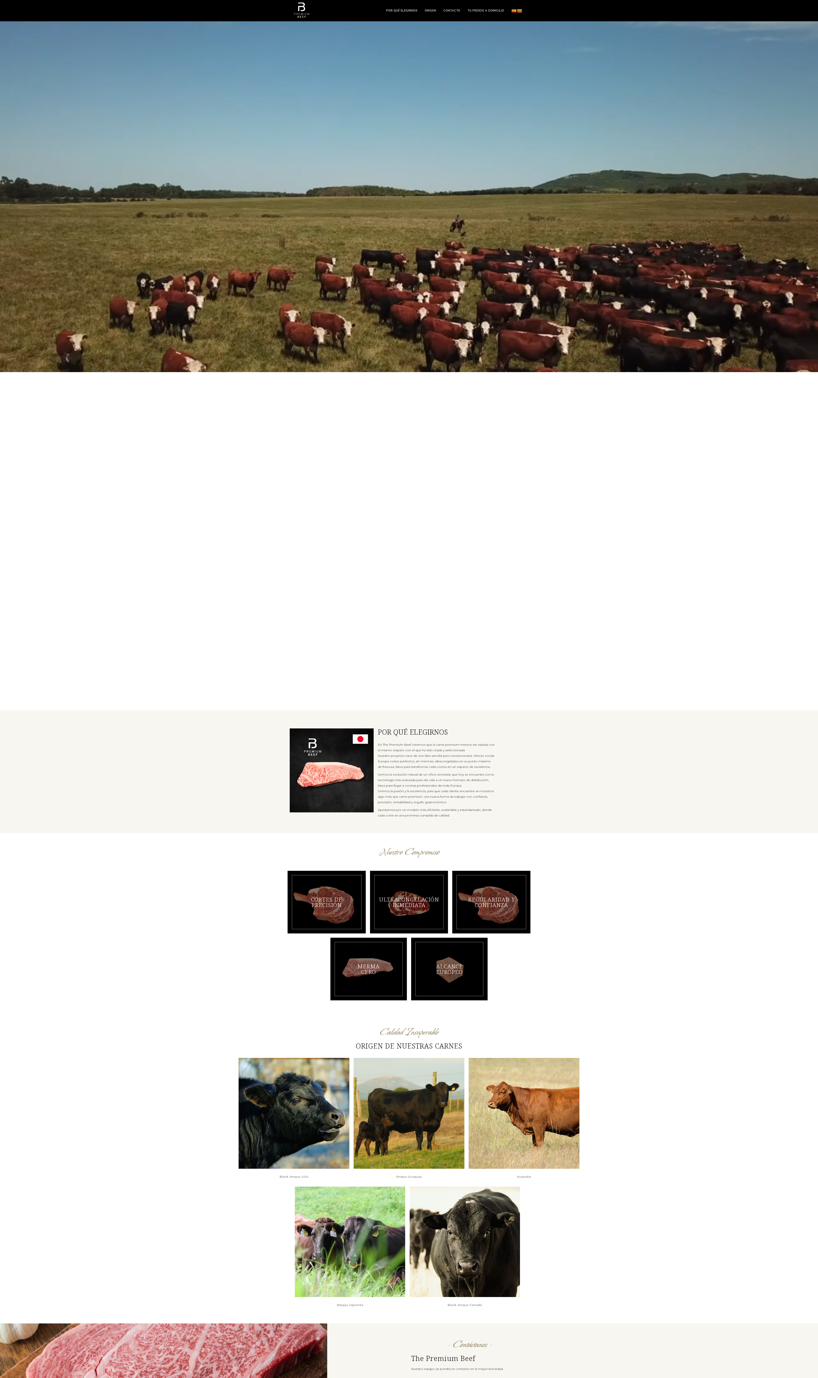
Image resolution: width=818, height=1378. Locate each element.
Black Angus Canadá (465, 1305)
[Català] (520, 11)
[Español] (514, 11)
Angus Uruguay (409, 1177)
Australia (524, 1177)
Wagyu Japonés (350, 1305)
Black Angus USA (293, 1177)
